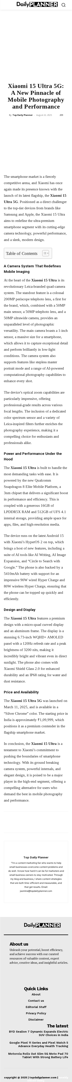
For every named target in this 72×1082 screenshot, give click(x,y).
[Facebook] (9, 123)
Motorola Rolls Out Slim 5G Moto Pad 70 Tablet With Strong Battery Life (38, 1055)
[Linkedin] (45, 123)
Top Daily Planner (22, 115)
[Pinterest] (27, 123)
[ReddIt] (53, 123)
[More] (63, 123)
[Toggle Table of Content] (43, 253)
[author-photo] (36, 851)
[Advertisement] (36, 48)
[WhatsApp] (36, 123)
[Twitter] (18, 123)
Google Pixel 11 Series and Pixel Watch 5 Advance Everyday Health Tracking (38, 1044)
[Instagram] (36, 897)
